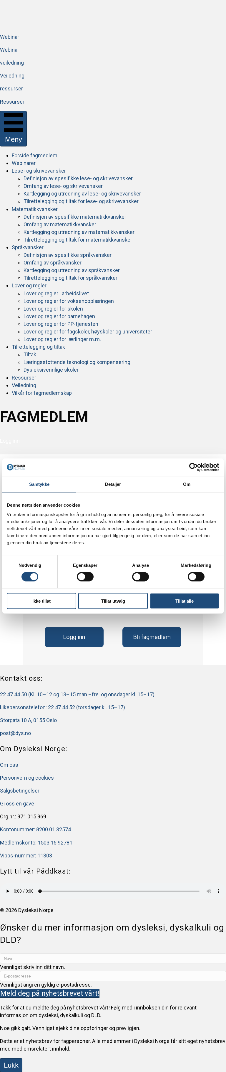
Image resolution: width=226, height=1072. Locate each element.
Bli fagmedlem (152, 636)
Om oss (9, 765)
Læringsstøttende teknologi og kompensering (77, 362)
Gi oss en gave (17, 803)
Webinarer (24, 163)
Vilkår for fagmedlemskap (42, 393)
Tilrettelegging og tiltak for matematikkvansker (78, 240)
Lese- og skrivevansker (39, 171)
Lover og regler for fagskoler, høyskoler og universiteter (88, 331)
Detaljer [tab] (113, 484)
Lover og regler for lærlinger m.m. (62, 339)
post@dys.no (15, 733)
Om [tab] (186, 484)
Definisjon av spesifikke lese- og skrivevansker (78, 178)
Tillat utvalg (113, 600)
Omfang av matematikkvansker (60, 224)
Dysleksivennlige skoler (51, 370)
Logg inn (74, 636)
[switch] (85, 576)
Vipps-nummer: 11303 (26, 855)
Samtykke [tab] (39, 484)
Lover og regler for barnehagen (59, 316)
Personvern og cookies (27, 778)
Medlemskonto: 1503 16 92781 (36, 843)
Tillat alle (184, 600)
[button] (49, 993)
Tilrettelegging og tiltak (38, 347)
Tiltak (30, 354)
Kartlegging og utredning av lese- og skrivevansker (82, 194)
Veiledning (24, 385)
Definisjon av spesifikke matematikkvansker (75, 217)
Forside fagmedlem (34, 155)
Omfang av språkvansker (53, 262)
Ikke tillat (41, 600)
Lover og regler (29, 285)
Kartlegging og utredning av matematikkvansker (79, 232)
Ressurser (24, 378)
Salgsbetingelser (19, 791)
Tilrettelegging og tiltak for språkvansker (70, 278)
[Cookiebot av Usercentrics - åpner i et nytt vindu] (193, 467)
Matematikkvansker (35, 209)
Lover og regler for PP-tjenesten (61, 324)
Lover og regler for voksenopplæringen (69, 301)
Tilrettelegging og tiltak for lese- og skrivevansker (81, 201)
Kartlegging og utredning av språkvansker (72, 270)
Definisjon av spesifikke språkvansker (68, 255)
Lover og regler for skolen (53, 309)
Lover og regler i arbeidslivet (56, 293)
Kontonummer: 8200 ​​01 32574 (35, 829)
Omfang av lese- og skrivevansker (63, 186)
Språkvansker (28, 247)
